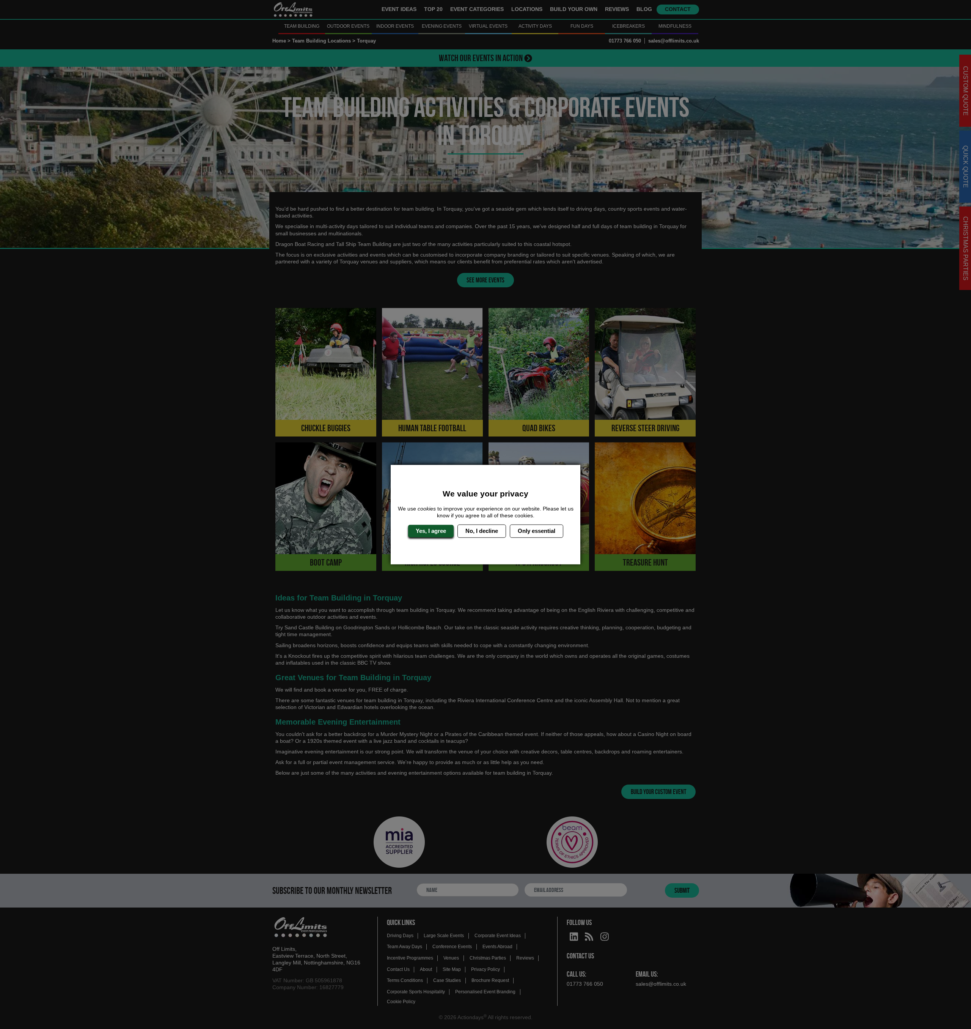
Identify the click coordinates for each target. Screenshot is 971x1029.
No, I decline (481, 531)
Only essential (536, 531)
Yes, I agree (431, 531)
